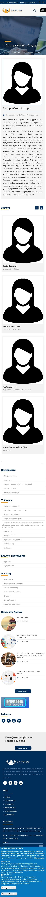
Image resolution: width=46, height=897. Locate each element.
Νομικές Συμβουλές (11, 506)
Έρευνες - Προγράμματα (13, 540)
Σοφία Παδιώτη (9, 266)
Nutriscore (8, 531)
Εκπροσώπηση (10, 535)
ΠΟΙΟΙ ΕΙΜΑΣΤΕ (18, 52)
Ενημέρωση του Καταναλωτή (15, 510)
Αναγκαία (6, 861)
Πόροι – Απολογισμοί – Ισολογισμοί (18, 484)
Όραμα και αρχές (10, 476)
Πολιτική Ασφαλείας (12, 604)
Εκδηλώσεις (9, 544)
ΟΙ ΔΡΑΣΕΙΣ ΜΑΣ (11, 811)
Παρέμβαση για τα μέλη (13, 519)
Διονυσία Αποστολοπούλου (15, 447)
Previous (37, 208)
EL (40, 2)
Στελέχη (38, 52)
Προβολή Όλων (22, 691)
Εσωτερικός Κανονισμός (13, 583)
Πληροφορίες (39, 858)
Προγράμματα (9, 566)
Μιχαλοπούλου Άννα (12, 326)
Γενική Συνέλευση (11, 588)
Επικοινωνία (22, 748)
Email (5, 842)
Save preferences (8, 888)
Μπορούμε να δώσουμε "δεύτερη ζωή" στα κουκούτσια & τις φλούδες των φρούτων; (31, 656)
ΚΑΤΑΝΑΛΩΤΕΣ (10, 808)
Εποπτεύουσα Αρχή (11, 492)
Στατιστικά (7, 875)
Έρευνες (7, 562)
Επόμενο (41, 208)
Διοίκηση (29, 52)
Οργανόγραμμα (10, 600)
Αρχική (7, 52)
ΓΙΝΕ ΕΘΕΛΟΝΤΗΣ (12, 2)
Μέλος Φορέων (10, 488)
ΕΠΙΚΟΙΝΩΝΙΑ (9, 814)
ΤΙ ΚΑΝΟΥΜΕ (9, 804)
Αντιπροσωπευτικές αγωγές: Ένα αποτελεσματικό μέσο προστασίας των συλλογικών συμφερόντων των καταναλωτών (23, 525)
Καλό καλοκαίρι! (23, 617)
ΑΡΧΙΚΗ (7, 797)
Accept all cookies (9, 894)
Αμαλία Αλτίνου (10, 387)
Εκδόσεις (8, 548)
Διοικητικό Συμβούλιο (12, 592)
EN (43, 2)
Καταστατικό (9, 579)
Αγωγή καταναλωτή (11, 514)
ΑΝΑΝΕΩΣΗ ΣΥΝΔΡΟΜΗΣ (28, 2)
